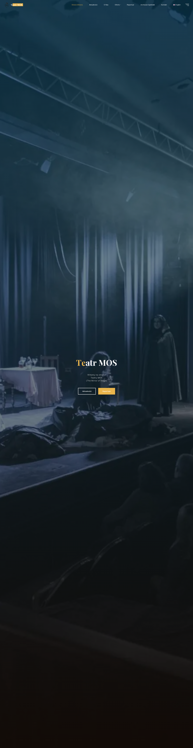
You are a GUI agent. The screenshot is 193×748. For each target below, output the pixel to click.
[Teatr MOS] (6, 5)
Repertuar (107, 391)
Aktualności (86, 391)
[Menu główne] (187, 5)
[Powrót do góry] (185, 740)
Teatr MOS (16, 4)
